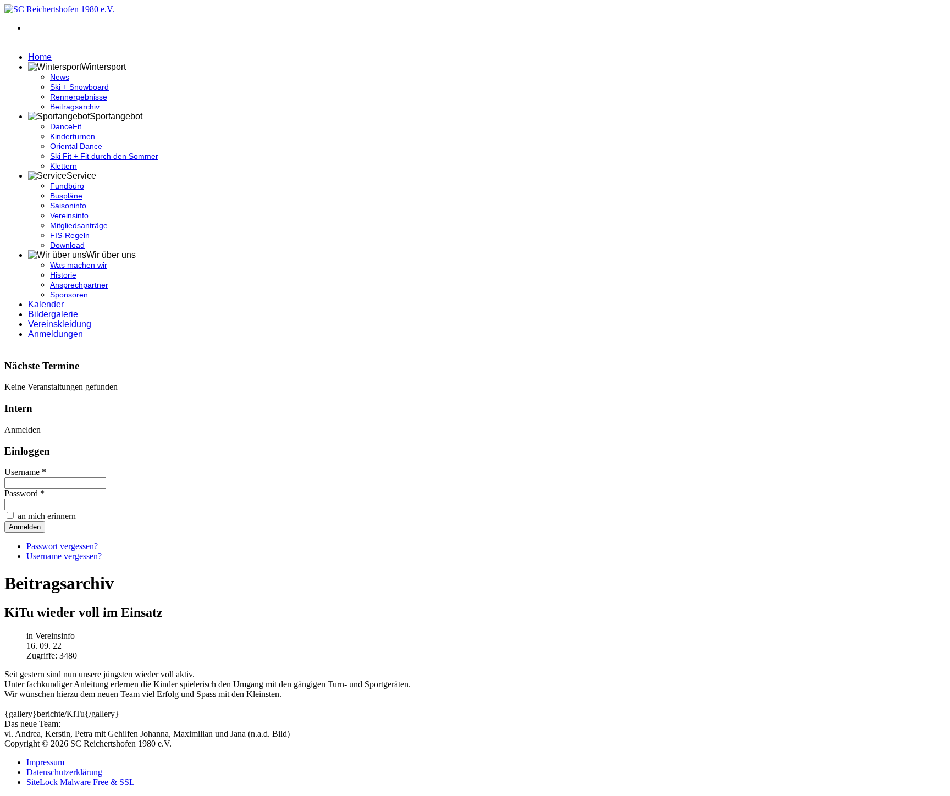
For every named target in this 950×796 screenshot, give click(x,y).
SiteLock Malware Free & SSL (80, 782)
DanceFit (65, 126)
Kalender (46, 304)
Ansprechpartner (79, 284)
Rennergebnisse (78, 96)
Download (67, 245)
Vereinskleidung (59, 324)
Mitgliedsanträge (79, 225)
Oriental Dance (76, 146)
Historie (63, 274)
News (59, 77)
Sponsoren (69, 294)
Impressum (45, 762)
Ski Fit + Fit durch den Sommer (104, 156)
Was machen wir (78, 265)
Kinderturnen (72, 136)
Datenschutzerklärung (64, 772)
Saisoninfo (68, 205)
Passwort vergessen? (62, 546)
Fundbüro (67, 185)
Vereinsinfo (69, 215)
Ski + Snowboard (79, 86)
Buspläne (66, 195)
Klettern (63, 166)
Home (40, 57)
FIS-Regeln (70, 235)
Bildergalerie (53, 314)
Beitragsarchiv (75, 106)
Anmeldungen (55, 334)
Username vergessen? (64, 556)
